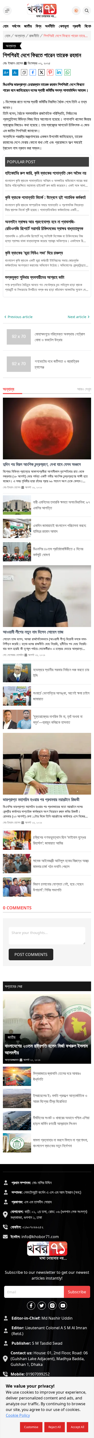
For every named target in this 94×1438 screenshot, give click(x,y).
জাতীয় (28, 26)
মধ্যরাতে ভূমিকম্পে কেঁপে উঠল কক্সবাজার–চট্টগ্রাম (52, 336)
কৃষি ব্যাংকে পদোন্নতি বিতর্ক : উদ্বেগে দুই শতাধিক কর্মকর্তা (45, 197)
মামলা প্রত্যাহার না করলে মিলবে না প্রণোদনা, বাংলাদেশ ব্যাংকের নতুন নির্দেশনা (60, 1142)
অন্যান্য (20, 35)
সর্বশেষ (16, 26)
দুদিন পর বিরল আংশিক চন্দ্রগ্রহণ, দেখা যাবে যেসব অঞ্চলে (42, 464)
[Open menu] (7, 10)
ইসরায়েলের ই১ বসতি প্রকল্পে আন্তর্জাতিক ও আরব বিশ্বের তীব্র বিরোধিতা (60, 1098)
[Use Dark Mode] (76, 10)
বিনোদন (89, 26)
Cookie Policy (18, 1415)
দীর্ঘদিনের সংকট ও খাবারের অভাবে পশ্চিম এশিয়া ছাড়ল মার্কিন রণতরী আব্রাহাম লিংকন (61, 1120)
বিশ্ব (38, 26)
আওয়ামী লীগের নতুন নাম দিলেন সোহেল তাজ (33, 632)
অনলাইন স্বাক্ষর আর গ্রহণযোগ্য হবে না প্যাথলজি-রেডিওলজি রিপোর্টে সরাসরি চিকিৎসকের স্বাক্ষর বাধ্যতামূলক (44, 225)
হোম (5, 26)
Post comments (30, 954)
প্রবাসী (77, 26)
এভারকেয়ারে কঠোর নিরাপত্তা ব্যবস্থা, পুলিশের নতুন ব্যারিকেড (57, 364)
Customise (31, 1427)
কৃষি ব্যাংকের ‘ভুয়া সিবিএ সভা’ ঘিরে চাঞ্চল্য (34, 253)
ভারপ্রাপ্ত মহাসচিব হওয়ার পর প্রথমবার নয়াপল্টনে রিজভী (41, 799)
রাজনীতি (34, 35)
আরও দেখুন (84, 389)
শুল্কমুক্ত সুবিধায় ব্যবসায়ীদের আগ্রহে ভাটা (34, 277)
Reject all (54, 1427)
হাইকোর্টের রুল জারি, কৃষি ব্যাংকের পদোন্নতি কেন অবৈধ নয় (45, 173)
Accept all (77, 1427)
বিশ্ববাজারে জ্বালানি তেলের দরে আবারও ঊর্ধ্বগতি (57, 1076)
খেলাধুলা (64, 26)
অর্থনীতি (50, 26)
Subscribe (77, 1292)
